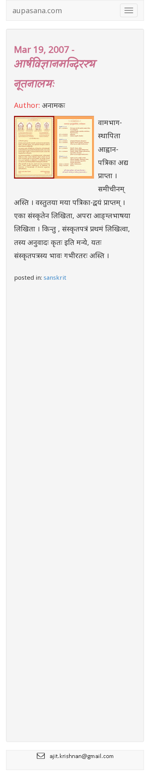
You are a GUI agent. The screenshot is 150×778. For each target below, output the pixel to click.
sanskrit (55, 277)
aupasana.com (37, 10)
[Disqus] (75, 395)
